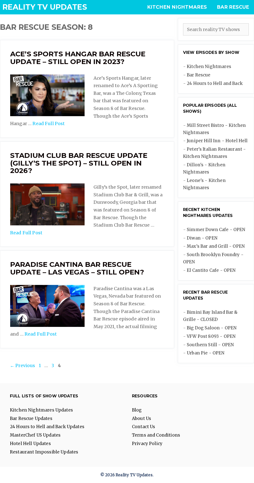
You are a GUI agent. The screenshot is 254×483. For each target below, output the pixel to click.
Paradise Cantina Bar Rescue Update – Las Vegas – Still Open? (77, 268)
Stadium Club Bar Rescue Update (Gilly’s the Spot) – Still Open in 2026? (79, 163)
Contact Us (143, 426)
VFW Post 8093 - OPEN (211, 336)
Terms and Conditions (156, 435)
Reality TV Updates (44, 7)
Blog (137, 410)
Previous (22, 365)
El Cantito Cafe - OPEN (211, 270)
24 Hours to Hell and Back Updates (47, 426)
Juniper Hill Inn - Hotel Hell (217, 140)
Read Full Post (48, 123)
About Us (141, 418)
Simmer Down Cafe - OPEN (216, 229)
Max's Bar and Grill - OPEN (216, 246)
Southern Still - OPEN (210, 344)
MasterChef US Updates (35, 435)
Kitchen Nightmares (177, 7)
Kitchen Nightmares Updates (41, 410)
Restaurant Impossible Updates (44, 452)
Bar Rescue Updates (31, 418)
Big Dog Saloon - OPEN (212, 328)
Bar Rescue (233, 7)
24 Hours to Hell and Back (215, 83)
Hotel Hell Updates (30, 443)
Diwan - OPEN (202, 238)
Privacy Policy (147, 443)
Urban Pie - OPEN (205, 353)
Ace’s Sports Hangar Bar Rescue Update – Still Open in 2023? (78, 58)
